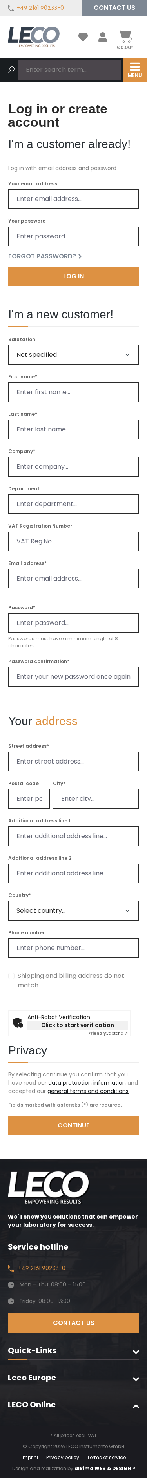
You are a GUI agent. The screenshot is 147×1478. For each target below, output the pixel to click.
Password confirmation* (38, 661)
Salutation (21, 339)
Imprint (30, 1457)
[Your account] (103, 37)
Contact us (114, 7)
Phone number (26, 932)
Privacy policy (62, 1457)
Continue (73, 1125)
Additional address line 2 (39, 858)
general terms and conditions (88, 1091)
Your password (27, 221)
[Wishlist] (83, 37)
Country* (19, 895)
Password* (21, 607)
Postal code (23, 783)
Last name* (22, 414)
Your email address (32, 183)
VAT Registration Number (40, 526)
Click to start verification (77, 1025)
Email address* (27, 563)
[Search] (11, 70)
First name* (22, 377)
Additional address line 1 (39, 820)
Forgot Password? (42, 256)
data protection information (87, 1083)
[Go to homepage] (34, 37)
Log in (73, 276)
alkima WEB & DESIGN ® (104, 1468)
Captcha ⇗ (108, 1033)
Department (24, 488)
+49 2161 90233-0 (40, 8)
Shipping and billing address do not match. (71, 980)
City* (59, 783)
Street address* (28, 746)
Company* (21, 451)
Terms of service (106, 1457)
